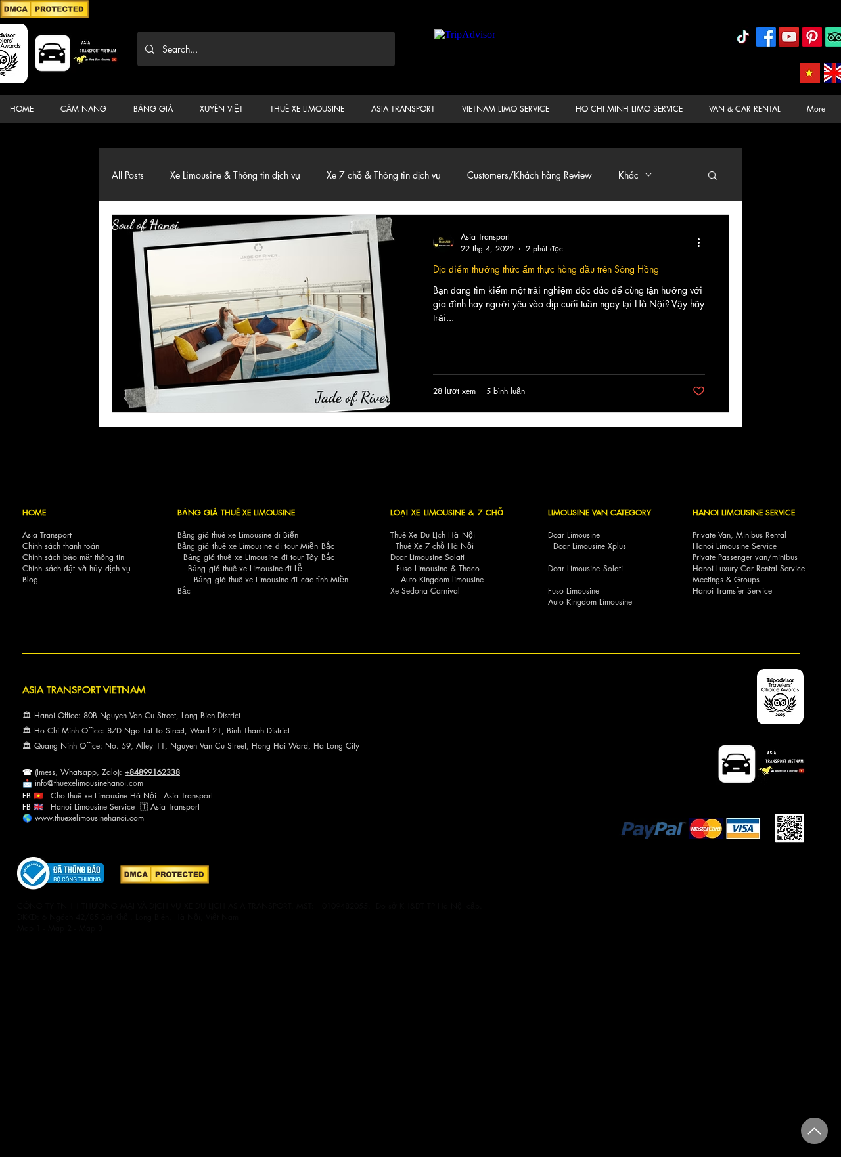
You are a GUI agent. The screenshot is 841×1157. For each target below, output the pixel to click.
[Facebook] (766, 37)
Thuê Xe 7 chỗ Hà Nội (435, 546)
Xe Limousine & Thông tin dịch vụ (235, 175)
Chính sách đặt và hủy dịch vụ (76, 568)
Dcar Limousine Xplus (589, 546)
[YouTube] (789, 37)
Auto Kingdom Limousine (590, 601)
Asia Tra (164, 806)
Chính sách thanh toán (60, 546)
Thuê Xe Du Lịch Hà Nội (432, 534)
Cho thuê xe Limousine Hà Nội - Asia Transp (127, 795)
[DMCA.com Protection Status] (44, 16)
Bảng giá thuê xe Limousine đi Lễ (245, 568)
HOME (34, 512)
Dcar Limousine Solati (427, 557)
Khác (628, 175)
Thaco (469, 568)
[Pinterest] (812, 37)
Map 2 (60, 928)
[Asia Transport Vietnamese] (810, 73)
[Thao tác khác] (703, 242)
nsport (189, 806)
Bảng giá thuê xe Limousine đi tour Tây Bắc (258, 557)
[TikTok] (743, 37)
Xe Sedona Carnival (425, 590)
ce (131, 806)
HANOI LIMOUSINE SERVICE (744, 512)
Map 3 (90, 928)
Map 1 (29, 928)
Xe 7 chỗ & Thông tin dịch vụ (384, 175)
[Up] (814, 1131)
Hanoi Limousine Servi (89, 806)
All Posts (128, 175)
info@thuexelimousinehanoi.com (89, 783)
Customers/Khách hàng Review (529, 175)
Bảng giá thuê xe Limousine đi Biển (237, 534)
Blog (30, 579)
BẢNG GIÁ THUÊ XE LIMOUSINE (236, 512)
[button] (86, 109)
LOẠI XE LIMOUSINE (427, 512)
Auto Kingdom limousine (442, 579)
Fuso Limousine (421, 568)
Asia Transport (47, 534)
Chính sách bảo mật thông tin (73, 557)
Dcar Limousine (574, 534)
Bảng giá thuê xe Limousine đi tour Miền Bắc (255, 546)
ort (208, 795)
